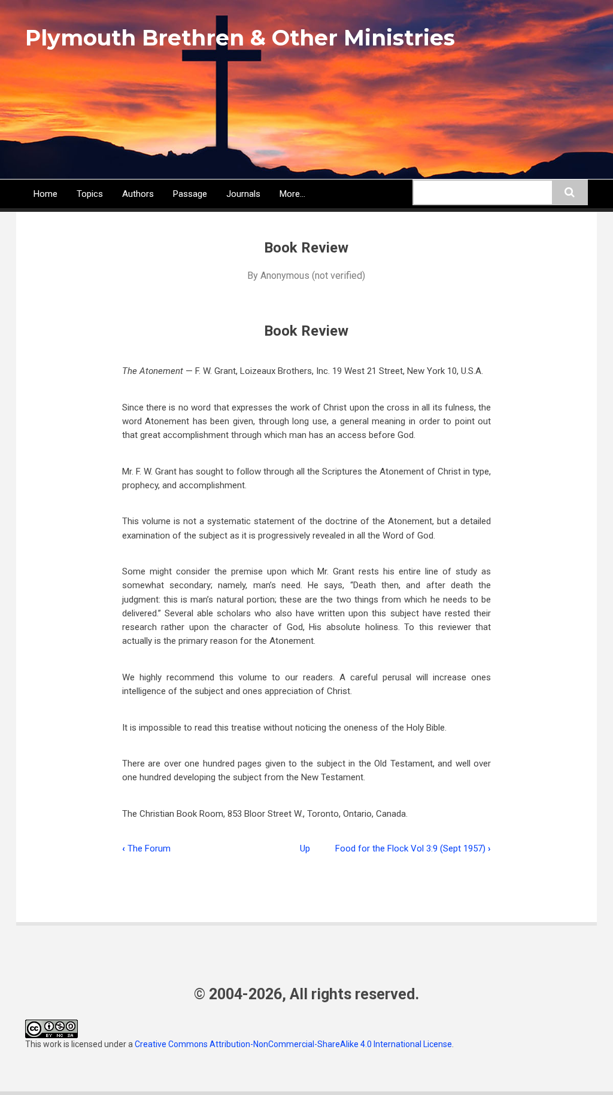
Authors (138, 193)
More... (292, 193)
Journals (243, 193)
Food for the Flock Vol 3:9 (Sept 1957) (413, 848)
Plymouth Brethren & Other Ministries (240, 38)
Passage (190, 193)
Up (305, 848)
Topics (90, 193)
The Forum (146, 848)
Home (45, 193)
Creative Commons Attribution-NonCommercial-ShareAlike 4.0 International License (293, 1044)
